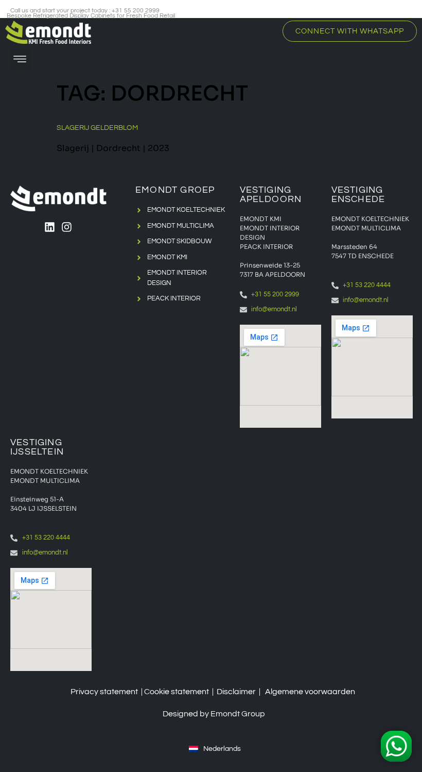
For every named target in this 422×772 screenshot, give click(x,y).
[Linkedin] (49, 227)
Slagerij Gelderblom (97, 127)
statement (190, 691)
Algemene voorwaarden (310, 691)
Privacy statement (104, 691)
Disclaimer (236, 691)
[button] (20, 60)
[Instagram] (66, 227)
